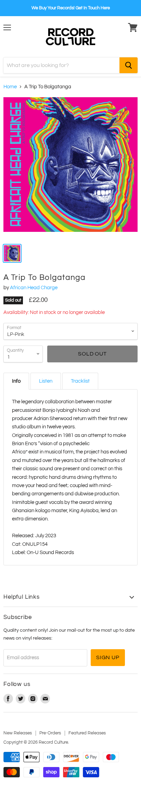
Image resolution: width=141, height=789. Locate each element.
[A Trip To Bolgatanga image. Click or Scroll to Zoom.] (70, 168)
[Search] (128, 65)
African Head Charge (33, 287)
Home (10, 86)
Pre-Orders (50, 733)
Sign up (107, 657)
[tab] (16, 381)
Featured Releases (87, 733)
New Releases (17, 733)
